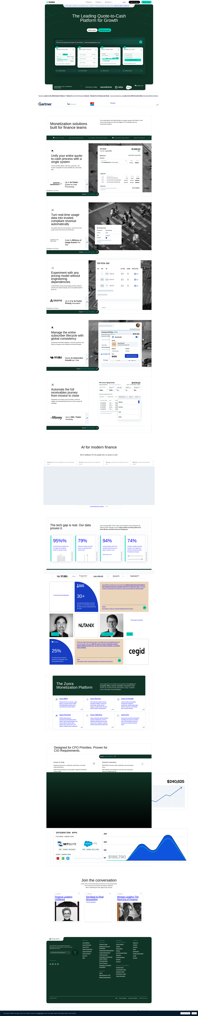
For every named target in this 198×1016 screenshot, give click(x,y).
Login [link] (124, 2)
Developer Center (121, 974)
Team (134, 949)
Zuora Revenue (87, 945)
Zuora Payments (87, 951)
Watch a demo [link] (146, 2)
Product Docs (120, 967)
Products (98, 2)
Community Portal (121, 969)
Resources (108, 2)
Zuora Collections (87, 949)
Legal (134, 955)
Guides (118, 946)
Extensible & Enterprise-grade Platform (106, 958)
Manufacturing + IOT (104, 975)
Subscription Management (106, 950)
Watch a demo (92, 30)
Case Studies (120, 944)
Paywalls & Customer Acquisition (105, 966)
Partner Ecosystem (138, 953)
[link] (50, 2)
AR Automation (103, 961)
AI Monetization (103, 955)
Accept (194, 1013)
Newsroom (136, 951)
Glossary (118, 955)
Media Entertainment (105, 977)
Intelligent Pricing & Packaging (104, 947)
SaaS (100, 973)
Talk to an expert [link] (134, 2)
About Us (135, 943)
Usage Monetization (104, 952)
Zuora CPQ (86, 947)
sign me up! (75, 952)
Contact (135, 945)
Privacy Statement (123, 998)
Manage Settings (185, 1013)
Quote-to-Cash (103, 944)
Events (118, 951)
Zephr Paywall (86, 953)
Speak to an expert (104, 30)
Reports (118, 959)
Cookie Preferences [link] (143, 998)
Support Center (120, 972)
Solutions (88, 2)
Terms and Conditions (132, 998)
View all (118, 961)
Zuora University (120, 976)
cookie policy (40, 1013)
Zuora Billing (86, 943)
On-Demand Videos (121, 953)
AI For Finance (103, 963)
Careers (135, 947)
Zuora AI (85, 955)
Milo (84, 958)
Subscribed (119, 948)
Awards (135, 958)
